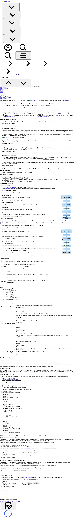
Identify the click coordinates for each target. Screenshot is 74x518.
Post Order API (7, 364)
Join (3, 10)
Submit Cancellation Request (28, 477)
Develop (4, 18)
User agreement (10, 501)
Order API (17, 74)
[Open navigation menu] (23, 55)
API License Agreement (4, 501)
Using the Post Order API (34, 364)
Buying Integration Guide (57, 66)
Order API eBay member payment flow (10, 187)
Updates (4, 34)
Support (4, 42)
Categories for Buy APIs (4, 96)
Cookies (19, 501)
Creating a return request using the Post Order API (10, 379)
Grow (3, 26)
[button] (8, 506)
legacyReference (6, 435)
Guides (36, 66)
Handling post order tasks (61, 168)
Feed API (1, 92)
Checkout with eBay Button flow (47, 147)
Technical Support (9, 497)
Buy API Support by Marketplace (5, 97)
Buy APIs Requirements (4, 88)
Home (1, 66)
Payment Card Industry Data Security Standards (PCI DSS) (14, 113)
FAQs (15, 497)
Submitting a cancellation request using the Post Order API (11, 380)
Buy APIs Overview (3, 87)
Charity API (2, 90)
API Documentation (6, 492)
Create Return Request (27, 448)
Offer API (2, 94)
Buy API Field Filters (3, 98)
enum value (10, 475)
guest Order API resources (10, 116)
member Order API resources (44, 116)
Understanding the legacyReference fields (9, 378)
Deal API (1, 91)
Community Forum (3, 497)
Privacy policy (15, 501)
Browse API (2, 89)
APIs (13, 497)
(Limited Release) (34, 100)
